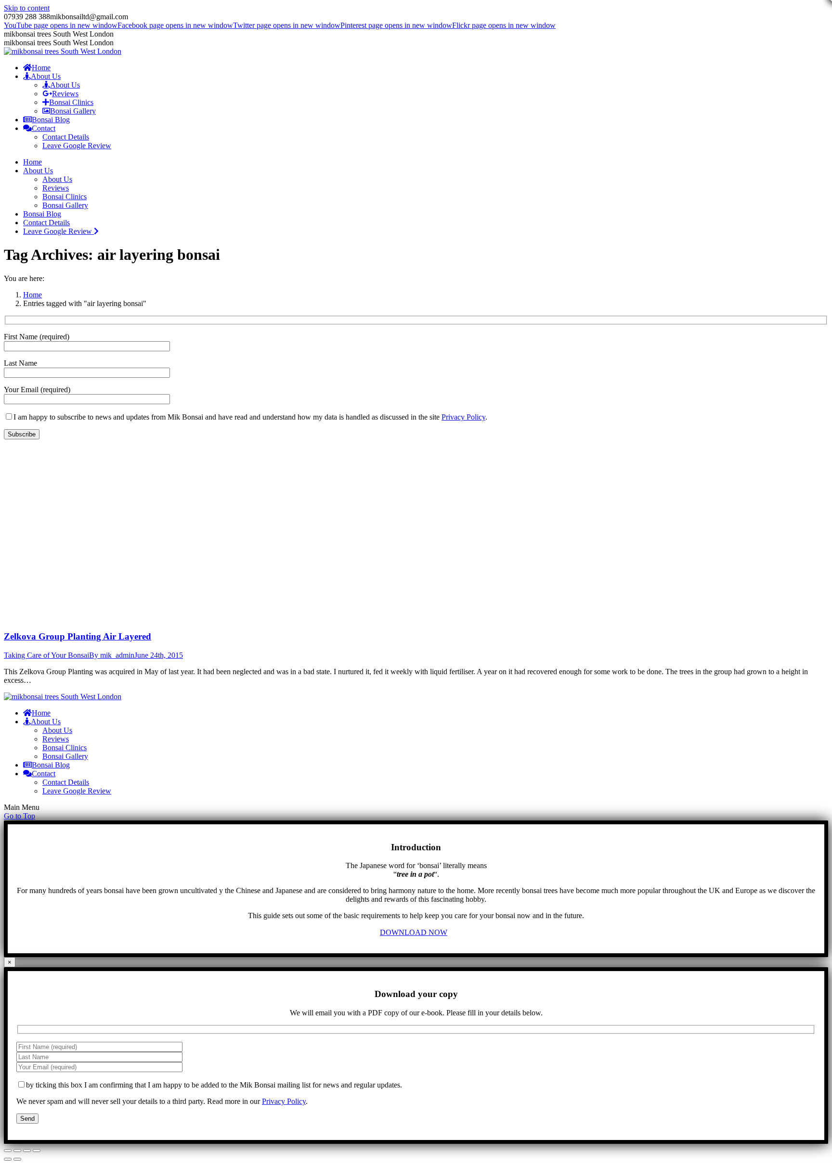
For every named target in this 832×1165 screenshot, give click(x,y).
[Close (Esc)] (8, 1150)
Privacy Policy (463, 417)
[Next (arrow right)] (17, 1159)
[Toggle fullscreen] (27, 1150)
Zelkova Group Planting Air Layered (77, 636)
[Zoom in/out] (36, 1150)
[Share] (17, 1150)
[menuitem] (37, 68)
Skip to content (27, 8)
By (111, 655)
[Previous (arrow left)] (8, 1159)
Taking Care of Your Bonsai (46, 655)
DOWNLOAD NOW (413, 932)
